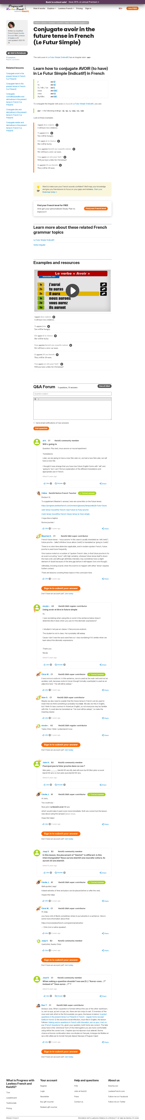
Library (44, 23)
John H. (46, 762)
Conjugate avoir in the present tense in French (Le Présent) (15, 76)
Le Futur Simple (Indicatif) (83, 104)
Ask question (41, 428)
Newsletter (44, 1096)
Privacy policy (12, 1118)
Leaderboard (11, 1098)
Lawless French (65, 8)
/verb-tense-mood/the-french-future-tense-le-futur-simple (65, 514)
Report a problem (12, 59)
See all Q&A (104, 386)
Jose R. (46, 978)
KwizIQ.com (113, 1086)
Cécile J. (45, 794)
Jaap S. (46, 851)
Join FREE (132, 8)
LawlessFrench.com (116, 1091)
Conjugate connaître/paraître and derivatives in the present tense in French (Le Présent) (16, 99)
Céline (44, 493)
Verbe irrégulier (39, 245)
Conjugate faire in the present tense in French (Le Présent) (15, 86)
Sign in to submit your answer (61, 588)
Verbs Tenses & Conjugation (75, 23)
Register (43, 1086)
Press (76, 1096)
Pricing (79, 8)
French (37, 23)
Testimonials (11, 1103)
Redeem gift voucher (48, 1107)
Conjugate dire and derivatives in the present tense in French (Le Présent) (16, 113)
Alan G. (44, 697)
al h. (44, 440)
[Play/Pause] (57, 125)
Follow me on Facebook (118, 1096)
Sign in (88, 8)
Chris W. (45, 674)
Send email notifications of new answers (52, 423)
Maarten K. (46, 536)
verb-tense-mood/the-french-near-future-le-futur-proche (65, 510)
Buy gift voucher (47, 1102)
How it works (39, 8)
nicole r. (46, 606)
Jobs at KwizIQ (80, 1091)
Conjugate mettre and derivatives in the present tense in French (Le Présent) (16, 126)
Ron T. (44, 1005)
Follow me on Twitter (116, 1102)
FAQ (76, 1086)
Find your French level (96, 208)
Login (42, 1091)
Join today (69, 593)
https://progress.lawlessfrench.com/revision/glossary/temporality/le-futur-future (74, 505)
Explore (50, 8)
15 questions (10, 57)
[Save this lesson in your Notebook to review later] (17, 53)
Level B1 (60, 23)
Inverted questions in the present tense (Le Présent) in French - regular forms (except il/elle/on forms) (73, 1017)
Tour (8, 1092)
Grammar (51, 23)
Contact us (78, 1102)
